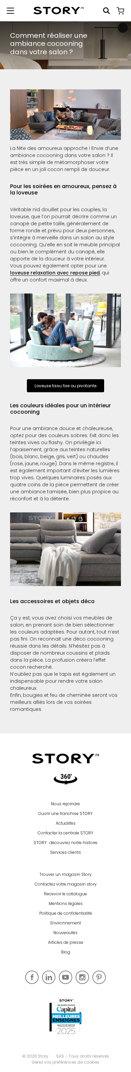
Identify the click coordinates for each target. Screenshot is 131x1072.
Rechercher (106, 10)
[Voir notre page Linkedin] (48, 977)
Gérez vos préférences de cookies (65, 1062)
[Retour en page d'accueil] (58, 10)
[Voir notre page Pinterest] (99, 977)
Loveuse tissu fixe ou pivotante (65, 386)
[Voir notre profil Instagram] (82, 977)
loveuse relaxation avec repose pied (55, 272)
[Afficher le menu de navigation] (10, 11)
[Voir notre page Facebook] (32, 977)
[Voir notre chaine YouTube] (65, 977)
